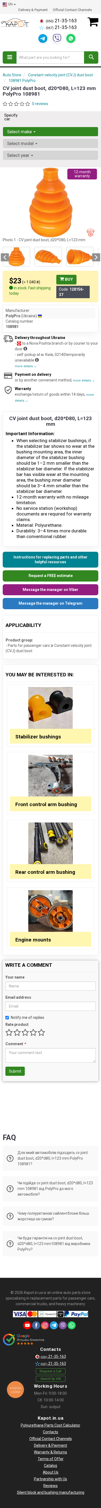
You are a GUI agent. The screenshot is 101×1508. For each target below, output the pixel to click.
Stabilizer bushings (38, 737)
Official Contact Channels (72, 10)
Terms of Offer (51, 1459)
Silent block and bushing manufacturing (50, 1492)
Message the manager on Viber (50, 589)
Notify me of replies (27, 1017)
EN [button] (10, 4)
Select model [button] (21, 143)
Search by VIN (50, 1379)
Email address (18, 997)
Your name (15, 977)
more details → (26, 366)
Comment (15, 1044)
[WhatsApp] (70, 38)
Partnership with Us (50, 1479)
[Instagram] (45, 1325)
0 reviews (40, 104)
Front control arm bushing (46, 804)
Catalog (50, 1465)
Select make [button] (20, 131)
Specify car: (11, 117)
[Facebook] (36, 1325)
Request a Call (50, 1371)
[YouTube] (27, 1325)
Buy (68, 279)
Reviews (50, 1486)
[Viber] (56, 38)
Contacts (50, 1432)
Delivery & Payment (33, 10)
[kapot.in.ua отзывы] (23, 1339)
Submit (15, 1071)
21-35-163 (61, 20)
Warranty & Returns (50, 1452)
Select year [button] (18, 155)
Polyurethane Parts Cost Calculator (50, 1425)
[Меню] (10, 57)
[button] (5, 257)
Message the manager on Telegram (50, 603)
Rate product (17, 1024)
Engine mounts (33, 940)
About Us (50, 1472)
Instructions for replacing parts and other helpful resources (50, 559)
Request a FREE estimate (51, 575)
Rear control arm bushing (45, 872)
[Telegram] (42, 38)
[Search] (91, 57)
